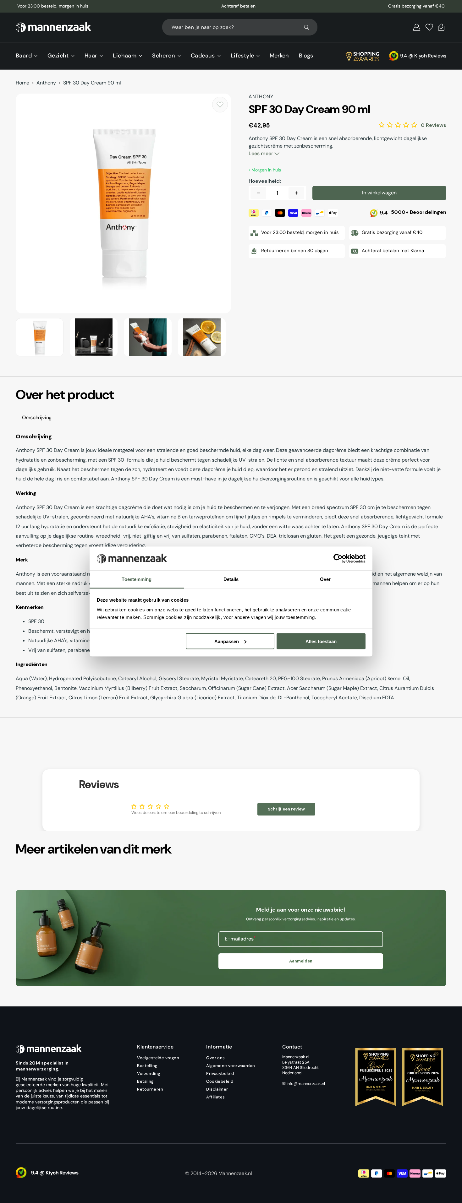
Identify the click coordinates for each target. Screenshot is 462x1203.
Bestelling (147, 1065)
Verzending (148, 1073)
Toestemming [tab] (136, 579)
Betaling (145, 1081)
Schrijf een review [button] (286, 809)
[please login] (220, 104)
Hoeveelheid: (265, 181)
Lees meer (261, 153)
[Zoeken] (309, 27)
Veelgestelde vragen (158, 1057)
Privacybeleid (220, 1073)
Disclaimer (217, 1089)
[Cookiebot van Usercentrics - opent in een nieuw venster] (338, 558)
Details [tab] (231, 579)
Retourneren (150, 1089)
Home (22, 83)
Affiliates (215, 1097)
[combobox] (239, 27)
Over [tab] (325, 579)
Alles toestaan (321, 641)
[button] (417, 27)
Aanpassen (226, 641)
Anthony (46, 83)
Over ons (215, 1057)
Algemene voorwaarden (230, 1065)
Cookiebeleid (219, 1081)
